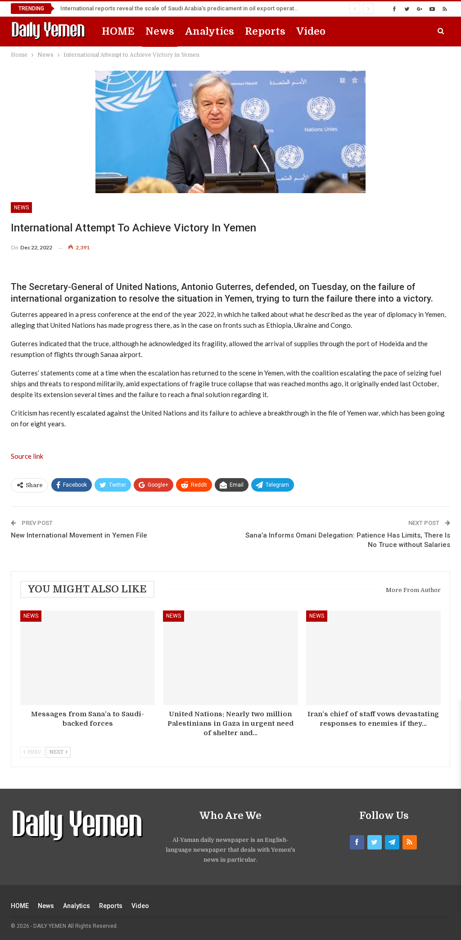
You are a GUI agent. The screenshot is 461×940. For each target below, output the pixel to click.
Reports (265, 31)
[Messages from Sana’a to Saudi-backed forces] (87, 657)
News (159, 31)
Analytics (209, 31)
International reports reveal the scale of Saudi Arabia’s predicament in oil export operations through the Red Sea (210, 8)
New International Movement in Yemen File (79, 535)
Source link (27, 456)
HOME (118, 31)
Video (310, 31)
